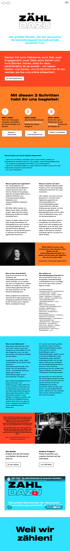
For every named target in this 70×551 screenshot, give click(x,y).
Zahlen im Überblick (57, 132)
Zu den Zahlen (13, 465)
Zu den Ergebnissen (14, 78)
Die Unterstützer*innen (35, 133)
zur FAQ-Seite (46, 465)
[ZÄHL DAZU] (6, 3)
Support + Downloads (12, 133)
